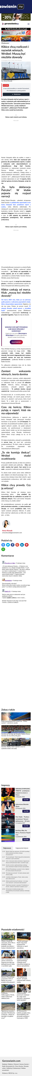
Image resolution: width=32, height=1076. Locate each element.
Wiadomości (5, 43)
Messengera (22, 333)
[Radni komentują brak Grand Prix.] (16, 716)
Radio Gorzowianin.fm (8, 1066)
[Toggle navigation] (28, 24)
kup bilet (26, 799)
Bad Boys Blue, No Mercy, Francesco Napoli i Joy (23, 832)
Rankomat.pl (16, 1068)
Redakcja (4, 1064)
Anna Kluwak (7, 531)
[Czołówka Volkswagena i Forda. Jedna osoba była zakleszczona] (8, 988)
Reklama (10, 1064)
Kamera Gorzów (24, 1064)
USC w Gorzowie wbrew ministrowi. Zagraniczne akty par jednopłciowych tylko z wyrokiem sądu (17, 861)
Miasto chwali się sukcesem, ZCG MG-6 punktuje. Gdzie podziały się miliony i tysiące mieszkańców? (18, 853)
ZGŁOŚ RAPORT (16, 342)
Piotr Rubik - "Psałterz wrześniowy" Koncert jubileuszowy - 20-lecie (23, 819)
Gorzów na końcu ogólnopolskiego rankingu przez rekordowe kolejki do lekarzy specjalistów (17, 865)
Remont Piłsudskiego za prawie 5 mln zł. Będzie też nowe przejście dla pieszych (17, 869)
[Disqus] (16, 582)
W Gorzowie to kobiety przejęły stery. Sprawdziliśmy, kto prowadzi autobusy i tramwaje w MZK (17, 890)
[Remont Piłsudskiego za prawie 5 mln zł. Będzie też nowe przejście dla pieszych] (8, 972)
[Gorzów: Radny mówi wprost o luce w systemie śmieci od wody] (16, 742)
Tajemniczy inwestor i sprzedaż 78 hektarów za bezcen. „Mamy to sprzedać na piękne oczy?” (17, 886)
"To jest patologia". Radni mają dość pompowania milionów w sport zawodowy (18, 857)
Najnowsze (7, 848)
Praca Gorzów (19, 1066)
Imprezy (5, 785)
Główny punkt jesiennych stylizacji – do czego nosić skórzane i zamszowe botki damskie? (17, 881)
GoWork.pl (9, 1068)
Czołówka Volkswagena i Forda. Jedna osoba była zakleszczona (17, 877)
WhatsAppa (10, 335)
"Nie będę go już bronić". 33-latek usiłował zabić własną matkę (17, 873)
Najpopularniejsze (22, 848)
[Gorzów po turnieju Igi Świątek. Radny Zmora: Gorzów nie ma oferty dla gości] (16, 729)
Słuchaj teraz (17, 94)
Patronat (16, 1064)
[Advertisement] (16, 139)
